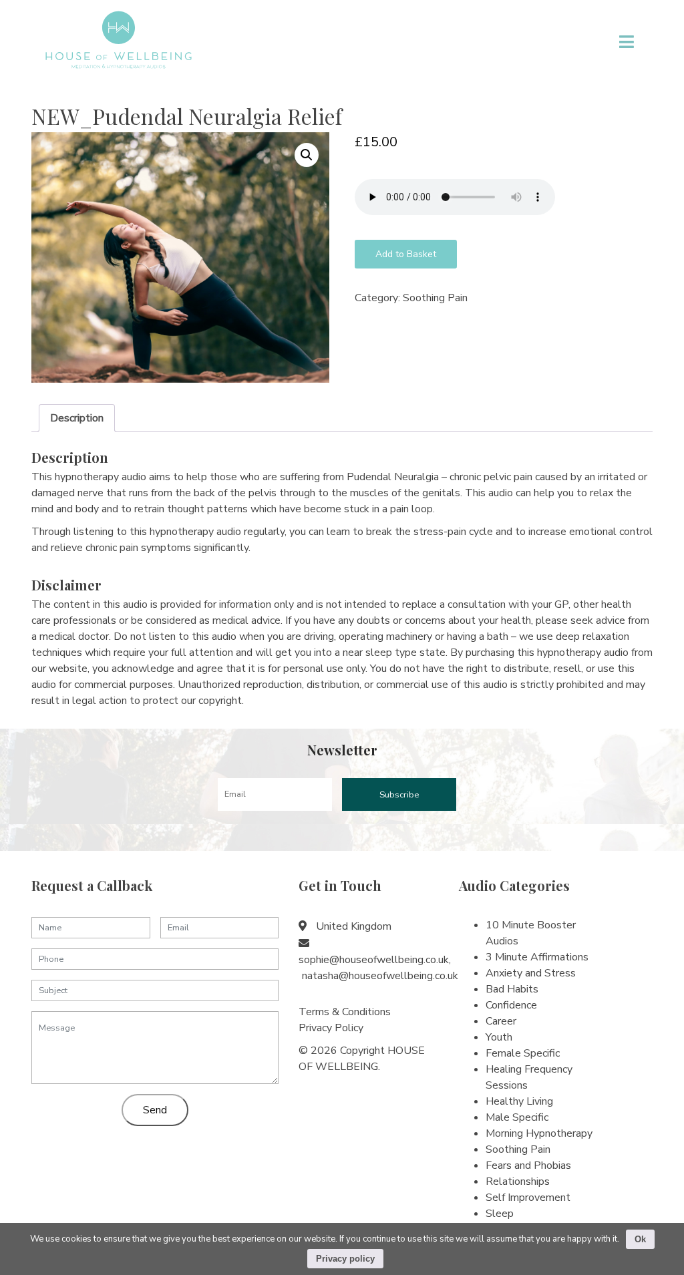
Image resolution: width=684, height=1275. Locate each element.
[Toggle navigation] (627, 41)
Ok (640, 1239)
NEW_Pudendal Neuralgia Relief (186, 116)
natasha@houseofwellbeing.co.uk (380, 975)
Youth (499, 1037)
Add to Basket (405, 254)
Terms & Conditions (345, 1012)
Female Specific (523, 1053)
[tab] (77, 418)
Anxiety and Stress (531, 973)
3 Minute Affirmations (537, 957)
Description (77, 418)
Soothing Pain (435, 298)
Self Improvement (528, 1197)
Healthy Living (519, 1101)
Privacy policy (345, 1259)
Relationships (518, 1181)
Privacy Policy (331, 1028)
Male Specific (517, 1117)
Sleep (500, 1213)
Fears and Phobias (528, 1165)
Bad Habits (512, 989)
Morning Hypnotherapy (539, 1133)
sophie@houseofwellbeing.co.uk (374, 959)
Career (501, 1021)
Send (155, 1110)
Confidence (511, 1005)
